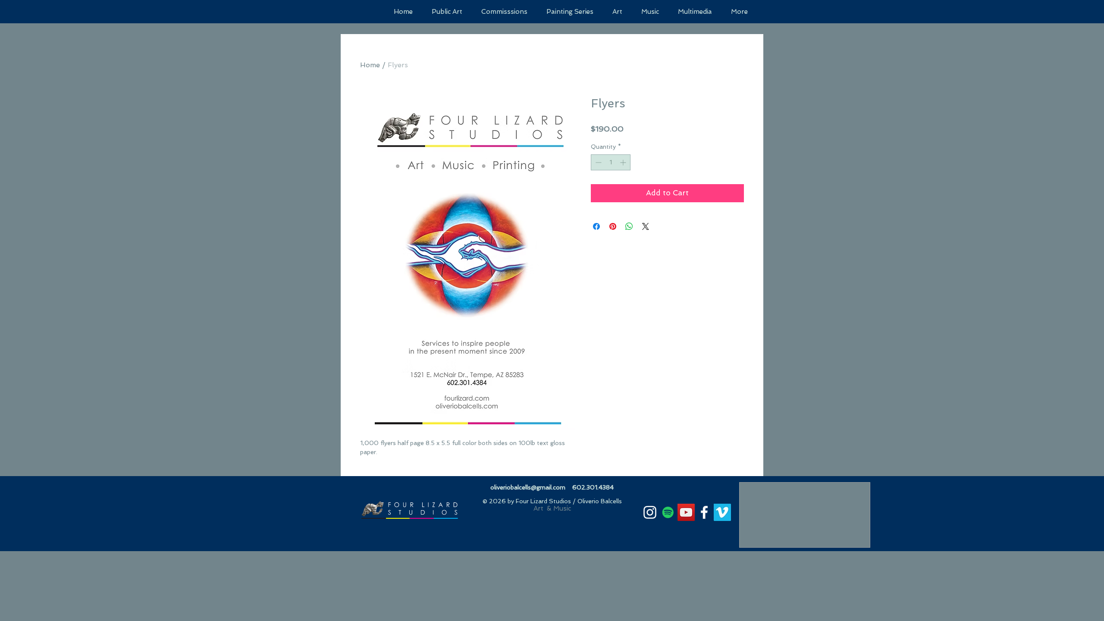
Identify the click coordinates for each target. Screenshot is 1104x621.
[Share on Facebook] (596, 226)
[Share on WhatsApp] (629, 226)
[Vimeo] (722, 512)
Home (370, 65)
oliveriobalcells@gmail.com (527, 487)
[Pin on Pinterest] (613, 226)
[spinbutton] (610, 162)
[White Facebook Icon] (704, 512)
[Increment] (623, 162)
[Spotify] (668, 512)
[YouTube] (686, 512)
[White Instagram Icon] (650, 512)
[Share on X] (645, 226)
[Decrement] (597, 162)
